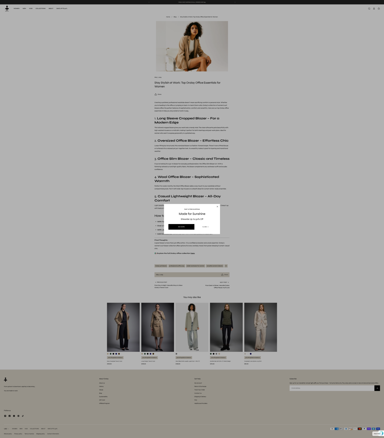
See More (181, 227)
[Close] (215, 202)
